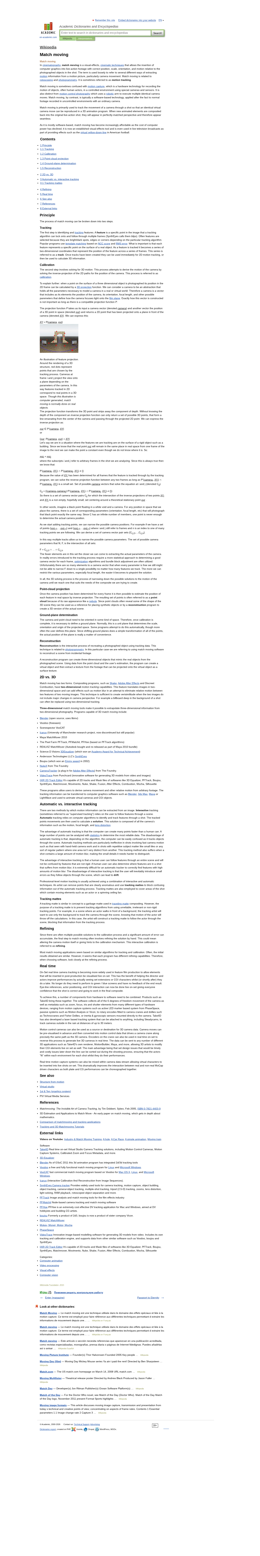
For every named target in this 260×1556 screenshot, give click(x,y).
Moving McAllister (51, 1378)
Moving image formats (53, 1405)
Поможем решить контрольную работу (78, 1292)
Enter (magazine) (55, 1297)
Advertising (95, 1424)
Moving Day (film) (50, 1361)
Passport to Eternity (148, 1297)
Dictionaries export (48, 1429)
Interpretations (85, 38)
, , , (56, 1225)
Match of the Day (50, 1395)
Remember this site (105, 20)
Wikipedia (67, 38)
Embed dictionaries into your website (137, 20)
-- (93, 132)
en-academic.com (48, 37)
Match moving (48, 1327)
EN (160, 20)
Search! (157, 33)
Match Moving (48, 1313)
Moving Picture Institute (54, 1354)
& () (55, 1091)
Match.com (46, 1371)
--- (149, 1108)
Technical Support (81, 1424)
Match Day (46, 1388)
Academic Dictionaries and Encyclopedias (88, 26)
